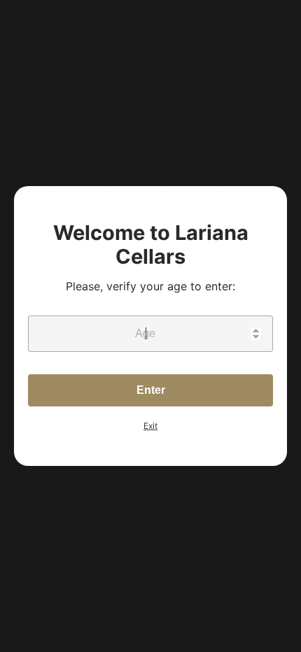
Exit (151, 425)
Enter (150, 390)
